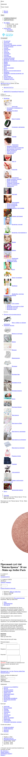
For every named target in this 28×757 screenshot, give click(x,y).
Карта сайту (7, 695)
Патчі (5, 66)
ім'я (1, 643)
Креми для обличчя (12, 180)
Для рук (9, 305)
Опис (5, 602)
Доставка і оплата (8, 689)
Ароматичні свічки (12, 261)
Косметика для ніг (11, 309)
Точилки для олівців (12, 110)
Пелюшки (14, 366)
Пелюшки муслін (16, 382)
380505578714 (7, 91)
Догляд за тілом (11, 206)
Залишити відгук (5, 576)
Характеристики (8, 603)
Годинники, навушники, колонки (12, 45)
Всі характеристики (19, 598)
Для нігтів (6, 52)
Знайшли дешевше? (6, 582)
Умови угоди (7, 692)
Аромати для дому (12, 260)
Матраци (14, 350)
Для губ (6, 51)
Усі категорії (7, 41)
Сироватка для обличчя (13, 183)
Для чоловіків (7, 56)
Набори (6, 63)
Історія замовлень (8, 728)
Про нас (6, 11)
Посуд (5, 69)
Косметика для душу (12, 307)
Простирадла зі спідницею (19, 439)
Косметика (6, 98)
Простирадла (15, 415)
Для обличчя (7, 53)
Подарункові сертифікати (10, 698)
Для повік (6, 55)
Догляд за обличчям (12, 205)
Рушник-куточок (16, 456)
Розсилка (6, 731)
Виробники (7, 696)
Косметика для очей (9, 59)
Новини (6, 12)
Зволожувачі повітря (17, 490)
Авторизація (10, 31)
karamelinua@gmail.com (18, 91)
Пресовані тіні (4, 671)
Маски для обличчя (12, 182)
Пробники (6, 72)
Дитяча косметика (8, 46)
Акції (5, 701)
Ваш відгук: (4, 661)
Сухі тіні (11, 671)
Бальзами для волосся (12, 146)
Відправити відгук (5, 668)
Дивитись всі (10, 153)
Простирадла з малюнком (18, 431)
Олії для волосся (11, 151)
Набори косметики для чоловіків (15, 208)
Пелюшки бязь (16, 374)
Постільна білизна (16, 407)
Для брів (6, 48)
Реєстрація (9, 29)
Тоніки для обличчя (12, 184)
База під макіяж (8, 43)
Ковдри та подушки (17, 333)
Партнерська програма (10, 699)
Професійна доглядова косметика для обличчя (14, 294)
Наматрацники (16, 358)
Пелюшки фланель (17, 390)
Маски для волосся (12, 150)
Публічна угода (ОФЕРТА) (11, 687)
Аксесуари (6, 42)
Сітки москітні (16, 472)
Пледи (13, 399)
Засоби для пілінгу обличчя (14, 179)
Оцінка (2, 665)
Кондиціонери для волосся (14, 149)
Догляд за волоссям (12, 204)
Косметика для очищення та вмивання (14, 60)
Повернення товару (9, 694)
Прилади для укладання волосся (12, 70)
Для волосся (7, 49)
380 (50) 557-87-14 (8, 87)
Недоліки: (3, 654)
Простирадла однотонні (18, 447)
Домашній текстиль (9, 79)
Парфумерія (7, 65)
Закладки (6, 730)
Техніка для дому (8, 77)
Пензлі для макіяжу (9, 67)
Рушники (14, 464)
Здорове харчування (9, 58)
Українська (13, 18)
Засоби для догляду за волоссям (15, 147)
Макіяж (6, 62)
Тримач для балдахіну (17, 480)
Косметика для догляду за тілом (15, 306)
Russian (11, 19)
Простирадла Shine (17, 423)
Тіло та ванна (7, 76)
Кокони (14, 341)
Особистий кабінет (9, 727)
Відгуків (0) (7, 605)
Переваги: (3, 649)
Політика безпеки (8, 691)
